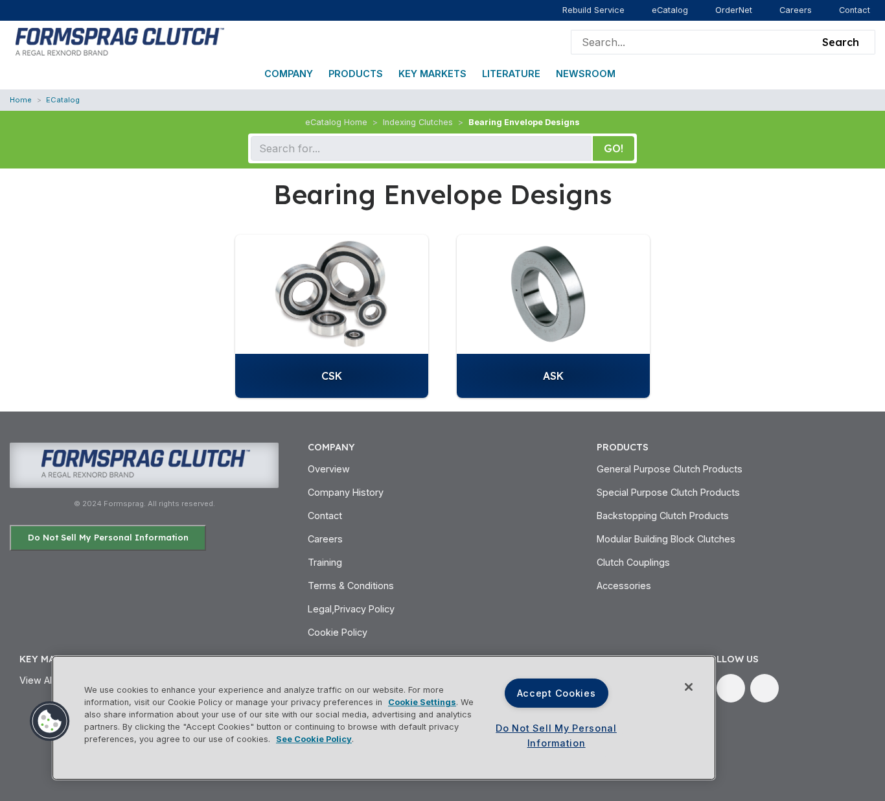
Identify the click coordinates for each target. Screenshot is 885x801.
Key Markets (432, 73)
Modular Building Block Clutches (666, 538)
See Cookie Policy (314, 739)
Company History (346, 492)
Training (325, 562)
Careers (795, 10)
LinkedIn (731, 688)
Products (355, 73)
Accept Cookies (556, 693)
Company (288, 73)
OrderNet (733, 10)
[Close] (688, 687)
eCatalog (670, 10)
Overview (329, 468)
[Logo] (118, 40)
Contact (854, 10)
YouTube (764, 688)
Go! (613, 148)
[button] (50, 721)
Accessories (624, 585)
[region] (384, 717)
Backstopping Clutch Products (663, 515)
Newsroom (585, 73)
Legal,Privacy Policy (351, 608)
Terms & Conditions (351, 585)
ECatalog (63, 99)
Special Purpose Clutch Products (668, 492)
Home (21, 99)
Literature (511, 73)
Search (840, 42)
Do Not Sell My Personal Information (108, 537)
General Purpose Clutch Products (669, 468)
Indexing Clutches (418, 122)
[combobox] (693, 42)
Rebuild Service (593, 10)
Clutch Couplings (633, 562)
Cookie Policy (337, 632)
